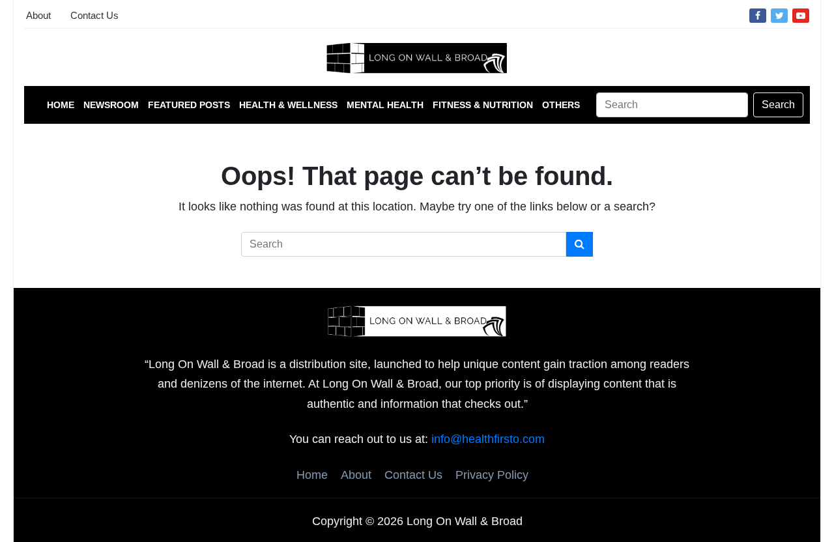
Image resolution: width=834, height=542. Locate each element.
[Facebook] (758, 14)
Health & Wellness (288, 105)
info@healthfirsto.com (488, 439)
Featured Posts (189, 105)
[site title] (417, 320)
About (38, 15)
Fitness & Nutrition (483, 105)
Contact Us (94, 15)
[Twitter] (779, 14)
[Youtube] (801, 14)
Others (561, 105)
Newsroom (111, 105)
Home (60, 105)
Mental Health (385, 105)
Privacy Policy (491, 474)
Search (778, 104)
